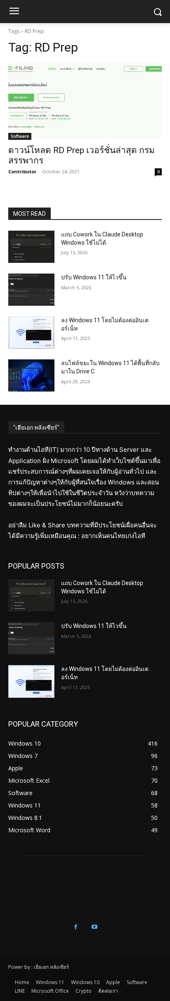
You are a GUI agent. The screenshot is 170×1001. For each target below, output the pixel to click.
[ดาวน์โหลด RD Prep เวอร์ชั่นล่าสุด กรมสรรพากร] (85, 101)
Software (20, 136)
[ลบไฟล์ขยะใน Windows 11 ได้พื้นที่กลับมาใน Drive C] (31, 375)
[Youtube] (94, 927)
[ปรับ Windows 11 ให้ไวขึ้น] (31, 290)
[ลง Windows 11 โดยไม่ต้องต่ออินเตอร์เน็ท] (31, 332)
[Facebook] (75, 927)
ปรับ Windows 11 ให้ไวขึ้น (94, 277)
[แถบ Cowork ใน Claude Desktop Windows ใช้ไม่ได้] (31, 247)
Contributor (22, 171)
